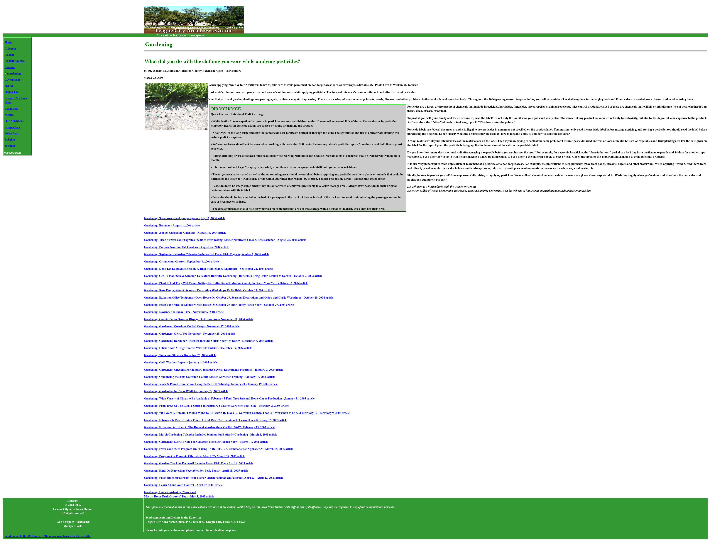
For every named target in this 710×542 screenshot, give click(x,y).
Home (8, 42)
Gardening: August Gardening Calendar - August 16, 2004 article (185, 232)
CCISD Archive (15, 61)
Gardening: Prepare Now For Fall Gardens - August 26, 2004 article (186, 247)
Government (12, 79)
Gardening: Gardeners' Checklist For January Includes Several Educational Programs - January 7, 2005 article (213, 369)
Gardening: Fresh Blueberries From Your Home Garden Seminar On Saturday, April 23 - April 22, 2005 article (213, 477)
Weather (10, 145)
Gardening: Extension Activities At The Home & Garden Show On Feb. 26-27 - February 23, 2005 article (209, 427)
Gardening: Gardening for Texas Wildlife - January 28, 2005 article (186, 391)
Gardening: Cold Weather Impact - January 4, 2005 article (180, 362)
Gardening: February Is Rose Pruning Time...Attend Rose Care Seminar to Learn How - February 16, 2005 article (215, 420)
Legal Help (11, 108)
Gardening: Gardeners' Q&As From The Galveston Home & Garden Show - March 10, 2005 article (206, 441)
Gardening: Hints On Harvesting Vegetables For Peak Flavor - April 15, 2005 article (196, 470)
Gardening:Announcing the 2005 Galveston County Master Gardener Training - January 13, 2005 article (209, 377)
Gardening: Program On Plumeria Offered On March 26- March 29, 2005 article (194, 456)
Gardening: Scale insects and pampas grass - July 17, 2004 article (184, 218)
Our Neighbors (14, 121)
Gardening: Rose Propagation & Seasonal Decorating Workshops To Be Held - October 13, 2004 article (208, 290)
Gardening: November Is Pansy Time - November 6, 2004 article (184, 312)
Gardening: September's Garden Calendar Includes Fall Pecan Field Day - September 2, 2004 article (206, 254)
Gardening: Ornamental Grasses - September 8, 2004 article (181, 261)
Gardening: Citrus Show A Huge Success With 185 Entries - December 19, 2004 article (198, 348)
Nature (9, 114)
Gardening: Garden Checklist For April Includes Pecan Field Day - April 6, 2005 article (198, 463)
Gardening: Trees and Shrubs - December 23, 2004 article (180, 355)
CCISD (9, 54)
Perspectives (12, 127)
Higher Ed (11, 92)
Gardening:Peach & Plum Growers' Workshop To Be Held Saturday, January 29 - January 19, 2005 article (211, 384)
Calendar (10, 48)
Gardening (14, 73)
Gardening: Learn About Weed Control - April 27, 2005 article (183, 485)
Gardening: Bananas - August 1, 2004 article (172, 225)
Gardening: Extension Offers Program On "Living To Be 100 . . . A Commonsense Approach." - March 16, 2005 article (218, 449)
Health (9, 85)
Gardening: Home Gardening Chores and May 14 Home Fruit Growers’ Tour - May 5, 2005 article (179, 494)
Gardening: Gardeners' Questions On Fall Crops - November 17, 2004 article (191, 326)
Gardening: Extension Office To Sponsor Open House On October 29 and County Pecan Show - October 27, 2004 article (219, 304)
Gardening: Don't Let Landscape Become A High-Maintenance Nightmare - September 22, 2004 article (208, 268)
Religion (10, 139)
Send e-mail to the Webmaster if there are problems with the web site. (48, 536)
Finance (10, 67)
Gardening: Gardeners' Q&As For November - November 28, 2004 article (189, 333)
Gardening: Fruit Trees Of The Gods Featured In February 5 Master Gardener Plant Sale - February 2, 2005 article (216, 405)
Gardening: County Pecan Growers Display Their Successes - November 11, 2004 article (198, 319)
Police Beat (11, 133)
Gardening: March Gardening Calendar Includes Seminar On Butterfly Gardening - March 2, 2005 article (210, 434)
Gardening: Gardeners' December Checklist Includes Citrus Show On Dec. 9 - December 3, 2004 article (208, 340)
